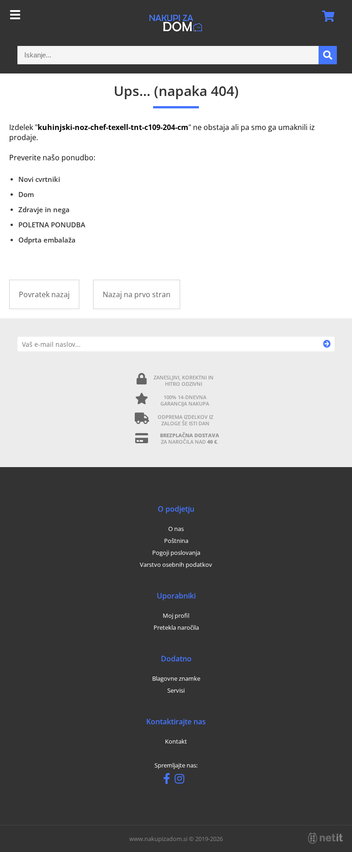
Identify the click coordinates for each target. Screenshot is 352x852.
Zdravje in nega (44, 209)
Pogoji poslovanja (176, 552)
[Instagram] (182, 780)
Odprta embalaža (47, 239)
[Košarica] (325, 16)
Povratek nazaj (44, 294)
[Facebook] (169, 780)
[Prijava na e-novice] (327, 344)
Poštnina (176, 540)
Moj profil (176, 615)
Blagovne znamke (176, 678)
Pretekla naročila (176, 627)
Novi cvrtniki (39, 179)
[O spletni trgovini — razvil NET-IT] (325, 838)
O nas (176, 529)
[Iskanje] (328, 55)
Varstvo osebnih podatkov (176, 564)
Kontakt (176, 741)
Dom (26, 194)
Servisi (176, 690)
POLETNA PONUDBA (51, 224)
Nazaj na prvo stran (136, 294)
